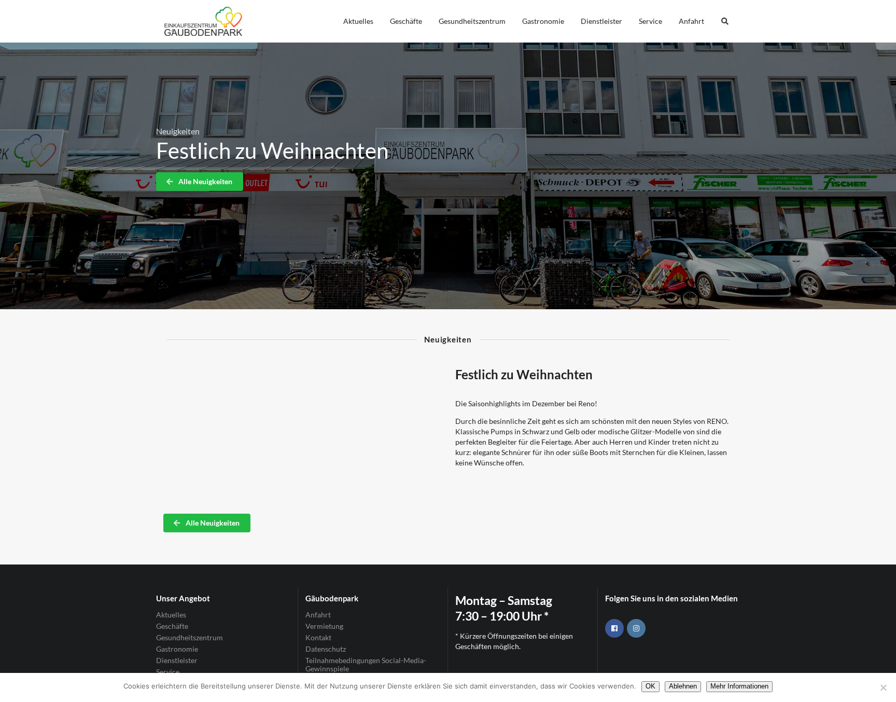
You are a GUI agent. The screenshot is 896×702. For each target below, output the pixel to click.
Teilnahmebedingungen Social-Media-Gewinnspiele (365, 664)
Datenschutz (325, 648)
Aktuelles (358, 21)
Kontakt (318, 637)
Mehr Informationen (739, 686)
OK (650, 686)
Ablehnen (683, 686)
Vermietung (324, 626)
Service (650, 21)
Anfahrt (691, 21)
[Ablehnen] (883, 687)
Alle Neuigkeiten (204, 181)
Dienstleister (601, 21)
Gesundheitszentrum (472, 21)
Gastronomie (543, 21)
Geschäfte (406, 21)
